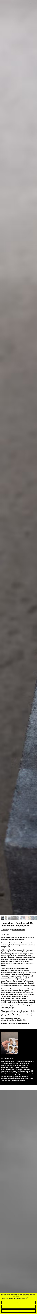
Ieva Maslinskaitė (18, 930)
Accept (18, 1302)
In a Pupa (24, 1023)
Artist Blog (5, 930)
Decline (18, 1307)
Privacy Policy (16, 1296)
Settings (18, 1311)
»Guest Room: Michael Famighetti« (13, 1020)
